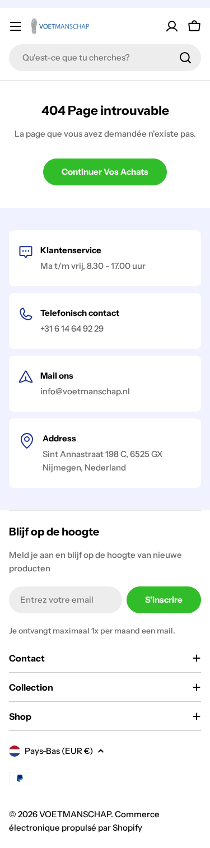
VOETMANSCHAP (75, 814)
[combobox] (105, 57)
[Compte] (172, 26)
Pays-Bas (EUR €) (59, 751)
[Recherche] (185, 57)
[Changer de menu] (15, 26)
